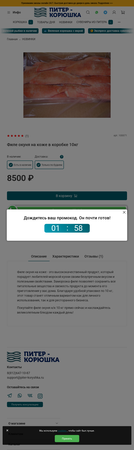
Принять (67, 438)
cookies (62, 430)
